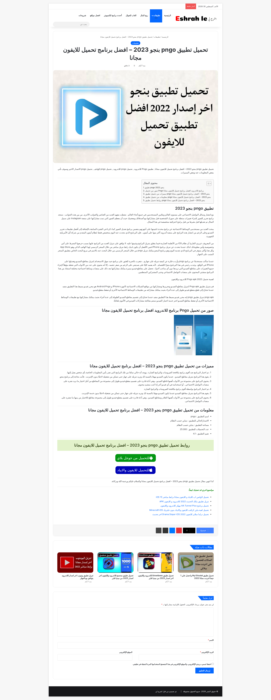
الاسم (211, 640)
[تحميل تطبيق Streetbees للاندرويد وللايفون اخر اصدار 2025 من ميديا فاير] (156, 562)
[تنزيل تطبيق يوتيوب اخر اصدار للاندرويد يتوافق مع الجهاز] (75, 562)
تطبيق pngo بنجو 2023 (154, 187)
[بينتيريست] (179, 530)
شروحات (82, 15)
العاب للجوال (131, 15)
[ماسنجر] (172, 530)
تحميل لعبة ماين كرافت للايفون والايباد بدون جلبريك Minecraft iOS (179, 510)
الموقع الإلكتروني (125, 652)
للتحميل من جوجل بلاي (133, 458)
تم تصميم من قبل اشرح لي (166, 691)
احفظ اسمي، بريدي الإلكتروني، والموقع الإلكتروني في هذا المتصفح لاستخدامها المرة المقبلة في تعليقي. (172, 664)
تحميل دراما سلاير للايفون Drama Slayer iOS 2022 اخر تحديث (180, 514)
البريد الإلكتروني (207, 652)
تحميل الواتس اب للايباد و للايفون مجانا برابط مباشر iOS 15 (182, 497)
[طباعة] (158, 530)
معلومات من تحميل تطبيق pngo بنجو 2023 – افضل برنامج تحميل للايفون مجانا (178, 197)
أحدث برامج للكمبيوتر (113, 15)
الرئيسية (167, 15)
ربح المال (144, 15)
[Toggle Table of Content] (207, 183)
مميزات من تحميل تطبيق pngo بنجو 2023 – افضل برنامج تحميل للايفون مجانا (177, 194)
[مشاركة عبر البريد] (165, 530)
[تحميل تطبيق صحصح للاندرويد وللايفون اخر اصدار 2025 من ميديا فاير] (116, 562)
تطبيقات (156, 15)
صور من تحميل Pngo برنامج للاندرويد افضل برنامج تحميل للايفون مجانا (174, 191)
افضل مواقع (95, 15)
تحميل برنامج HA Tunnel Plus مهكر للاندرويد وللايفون (184, 505)
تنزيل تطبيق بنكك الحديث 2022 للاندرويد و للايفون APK (184, 501)
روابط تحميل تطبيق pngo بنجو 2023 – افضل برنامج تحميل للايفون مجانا (175, 200)
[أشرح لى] (197, 18)
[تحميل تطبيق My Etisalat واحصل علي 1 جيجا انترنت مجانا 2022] (196, 562)
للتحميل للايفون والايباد (133, 470)
